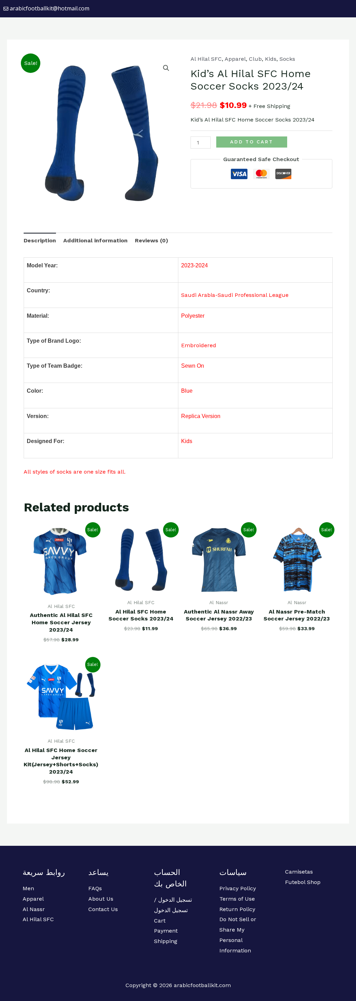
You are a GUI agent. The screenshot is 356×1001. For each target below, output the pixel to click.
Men (28, 888)
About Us (100, 898)
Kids (270, 59)
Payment (166, 930)
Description (40, 240)
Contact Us (103, 909)
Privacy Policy (237, 888)
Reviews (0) (151, 240)
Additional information (95, 240)
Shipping (165, 941)
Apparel (235, 59)
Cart (159, 920)
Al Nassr (34, 909)
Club (255, 59)
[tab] (40, 241)
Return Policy (237, 909)
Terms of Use (237, 898)
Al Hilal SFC (206, 59)
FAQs (95, 888)
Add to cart (251, 141)
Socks (287, 59)
